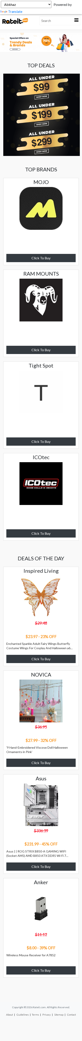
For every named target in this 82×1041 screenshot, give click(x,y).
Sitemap (58, 1014)
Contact (71, 1014)
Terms (35, 1014)
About (9, 1014)
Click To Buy (41, 258)
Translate (15, 11)
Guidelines (22, 1014)
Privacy (46, 1014)
